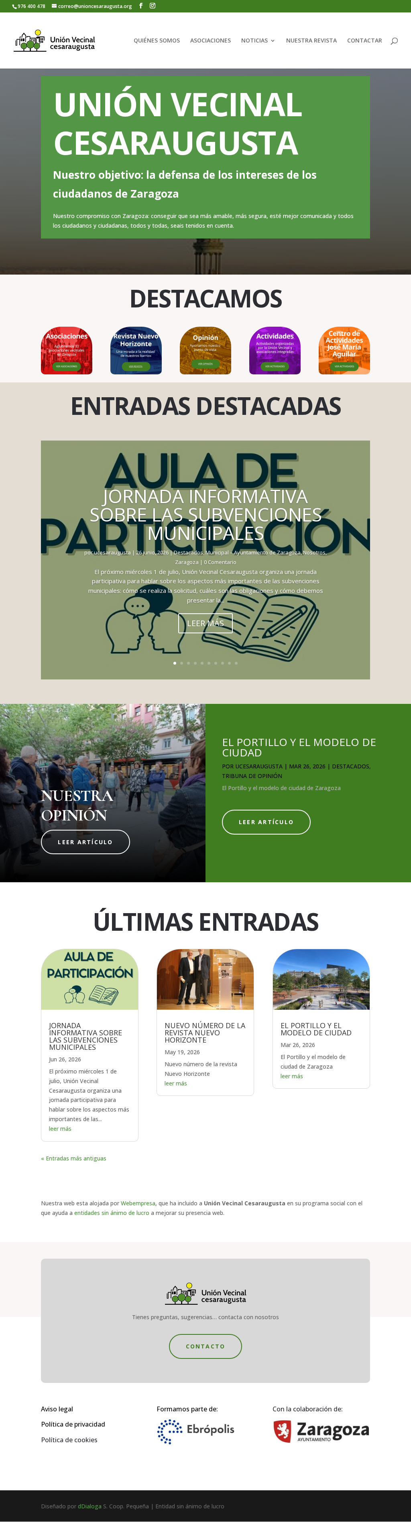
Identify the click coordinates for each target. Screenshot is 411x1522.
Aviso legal (57, 1409)
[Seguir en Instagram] (213, 1472)
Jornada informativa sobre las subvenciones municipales (206, 514)
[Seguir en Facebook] (197, 1472)
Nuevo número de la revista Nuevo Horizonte (205, 1033)
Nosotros (314, 552)
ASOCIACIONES (210, 41)
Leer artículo (85, 842)
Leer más (205, 623)
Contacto (206, 1346)
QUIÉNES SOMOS (157, 41)
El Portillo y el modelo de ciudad (299, 747)
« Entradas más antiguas (73, 1158)
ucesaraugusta (112, 552)
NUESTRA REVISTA (311, 41)
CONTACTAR (364, 41)
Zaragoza (187, 562)
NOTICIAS (254, 41)
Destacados (188, 552)
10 (236, 663)
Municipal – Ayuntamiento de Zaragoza (253, 552)
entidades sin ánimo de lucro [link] (111, 1213)
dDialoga (90, 1506)
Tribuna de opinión (252, 776)
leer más (60, 1128)
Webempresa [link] (138, 1203)
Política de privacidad (73, 1424)
